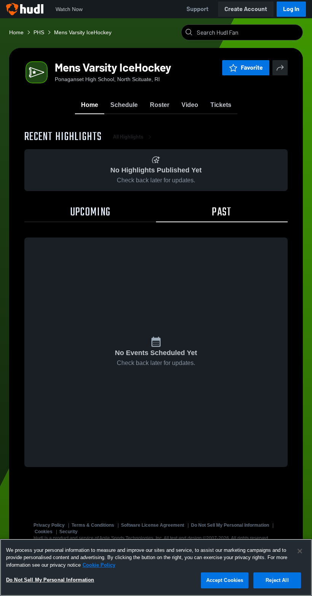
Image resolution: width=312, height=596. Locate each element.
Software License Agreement (152, 525)
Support (197, 9)
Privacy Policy (49, 525)
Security (68, 531)
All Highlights (128, 136)
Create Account (245, 9)
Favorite (252, 67)
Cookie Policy (99, 565)
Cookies (44, 531)
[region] (156, 567)
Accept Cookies (225, 580)
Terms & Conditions (93, 525)
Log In (291, 9)
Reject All (277, 580)
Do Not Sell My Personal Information (230, 525)
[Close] (299, 551)
